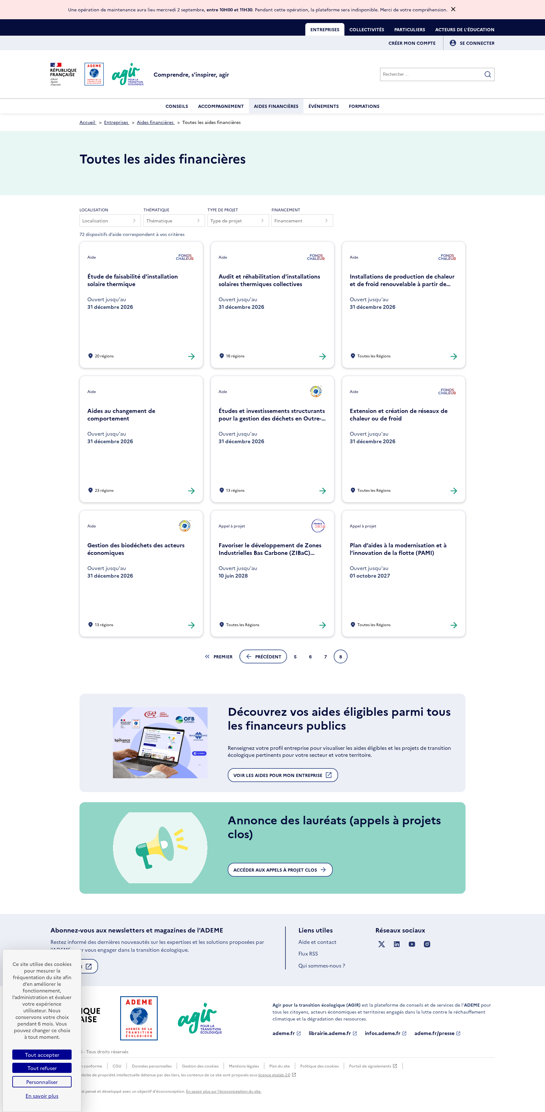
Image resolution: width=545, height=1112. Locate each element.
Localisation (93, 209)
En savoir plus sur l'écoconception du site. (223, 1091)
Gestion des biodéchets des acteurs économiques (136, 548)
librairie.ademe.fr (330, 1033)
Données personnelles (152, 1065)
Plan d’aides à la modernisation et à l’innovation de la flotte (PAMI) (398, 548)
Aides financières (276, 106)
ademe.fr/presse (434, 1033)
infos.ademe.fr (383, 1033)
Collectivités (366, 29)
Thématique (156, 209)
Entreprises (324, 29)
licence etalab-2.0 (274, 1074)
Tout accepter (42, 1054)
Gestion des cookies (200, 1065)
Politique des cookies (319, 1065)
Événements (323, 106)
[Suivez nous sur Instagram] (427, 944)
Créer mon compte (412, 43)
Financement (286, 209)
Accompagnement (221, 106)
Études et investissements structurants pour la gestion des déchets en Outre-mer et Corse (272, 414)
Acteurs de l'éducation (465, 29)
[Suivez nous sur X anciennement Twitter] (381, 944)
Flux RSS (308, 953)
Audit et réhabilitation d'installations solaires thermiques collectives (269, 280)
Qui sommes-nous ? (321, 965)
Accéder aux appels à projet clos (275, 870)
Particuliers (409, 29)
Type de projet (223, 209)
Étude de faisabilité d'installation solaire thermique (132, 280)
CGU (117, 1065)
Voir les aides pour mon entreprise (277, 777)
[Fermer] (453, 9)
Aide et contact (317, 941)
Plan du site (279, 1065)
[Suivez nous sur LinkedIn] (397, 944)
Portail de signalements (370, 1066)
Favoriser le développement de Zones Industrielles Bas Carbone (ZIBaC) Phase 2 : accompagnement (270, 548)
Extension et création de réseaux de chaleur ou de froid (399, 414)
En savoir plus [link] (42, 1095)
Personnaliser (42, 1081)
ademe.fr (283, 1033)
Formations (364, 106)
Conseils (177, 106)
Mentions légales (244, 1065)
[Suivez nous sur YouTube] (412, 944)
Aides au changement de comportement (121, 414)
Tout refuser (42, 1067)
